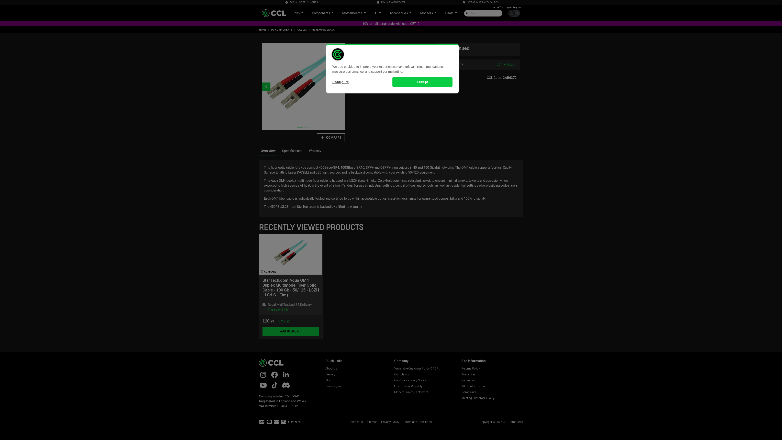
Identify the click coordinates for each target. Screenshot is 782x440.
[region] (392, 68)
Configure (340, 82)
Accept (422, 82)
